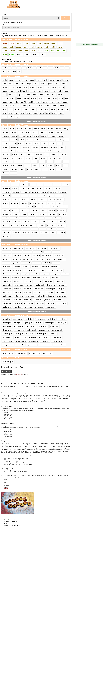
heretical (52, 199)
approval (6, 147)
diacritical (65, 274)
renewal (44, 143)
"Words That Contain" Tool (11, 521)
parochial (6, 185)
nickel (53, 91)
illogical (42, 229)
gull (24, 68)
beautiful (43, 132)
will (9, 71)
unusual (24, 196)
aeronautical (17, 259)
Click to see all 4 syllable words (36, 240)
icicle (46, 154)
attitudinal (36, 255)
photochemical (47, 255)
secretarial (17, 289)
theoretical (6, 259)
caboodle (59, 132)
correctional (51, 225)
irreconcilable (18, 326)
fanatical (43, 210)
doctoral (13, 173)
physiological (28, 323)
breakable (63, 154)
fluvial (43, 129)
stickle (41, 98)
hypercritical (47, 300)
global (50, 84)
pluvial (21, 132)
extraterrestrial (56, 337)
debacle (5, 173)
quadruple (44, 147)
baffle (11, 117)
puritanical (17, 255)
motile (25, 91)
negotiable (51, 229)
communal (25, 147)
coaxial (40, 185)
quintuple (53, 147)
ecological (61, 289)
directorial (55, 263)
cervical (43, 158)
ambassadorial (8, 337)
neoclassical (59, 255)
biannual (48, 188)
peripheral (22, 218)
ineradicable (62, 319)
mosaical (57, 185)
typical (58, 165)
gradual (19, 151)
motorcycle (26, 192)
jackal (26, 87)
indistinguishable (59, 345)
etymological (7, 326)
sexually (5, 207)
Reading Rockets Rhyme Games (12, 525)
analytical (25, 274)
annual (60, 158)
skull (56, 68)
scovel (53, 95)
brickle (18, 80)
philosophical (50, 285)
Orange (6, 488)
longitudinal (28, 270)
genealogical (7, 323)
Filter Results (5, 25)
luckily (5, 143)
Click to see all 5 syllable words (36, 311)
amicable (22, 207)
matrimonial (59, 281)
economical (36, 278)
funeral (50, 129)
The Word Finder (13, 4)
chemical (15, 154)
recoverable (17, 270)
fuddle (43, 84)
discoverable (25, 278)
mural (40, 91)
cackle (32, 80)
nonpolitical (18, 307)
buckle (25, 80)
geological (59, 270)
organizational (31, 345)
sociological (29, 319)
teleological (39, 323)
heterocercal (7, 248)
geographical (7, 281)
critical (45, 169)
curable (52, 169)
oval (15, 95)
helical (14, 158)
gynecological (43, 326)
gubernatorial (17, 319)
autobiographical (21, 353)
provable (6, 140)
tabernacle (52, 221)
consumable (24, 199)
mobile (53, 87)
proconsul (35, 147)
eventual (60, 229)
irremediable (30, 334)
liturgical (35, 229)
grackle (57, 84)
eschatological (7, 334)
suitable (22, 140)
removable (53, 192)
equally (65, 162)
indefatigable (20, 345)
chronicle (6, 169)
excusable (26, 232)
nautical (5, 165)
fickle (22, 84)
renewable (6, 188)
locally (66, 129)
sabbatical (35, 221)
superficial (15, 196)
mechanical (33, 214)
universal (63, 192)
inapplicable (18, 303)
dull (19, 68)
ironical (24, 214)
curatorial (6, 263)
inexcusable (17, 292)
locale (40, 87)
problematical (50, 307)
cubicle (5, 129)
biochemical (17, 252)
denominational (57, 341)
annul (29, 113)
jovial (59, 140)
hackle (64, 84)
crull (4, 68)
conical (27, 162)
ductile (62, 106)
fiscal (11, 109)
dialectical (6, 278)
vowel (65, 102)
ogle (4, 95)
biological (50, 270)
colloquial (57, 188)
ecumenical (38, 252)
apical (5, 162)
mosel (19, 91)
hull (29, 68)
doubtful (54, 106)
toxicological (19, 334)
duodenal (48, 185)
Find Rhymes (5, 14)
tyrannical (24, 203)
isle (19, 71)
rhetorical (26, 221)
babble (61, 113)
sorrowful (39, 154)
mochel (61, 87)
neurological (51, 259)
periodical (17, 267)
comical (37, 169)
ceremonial (37, 263)
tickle (61, 98)
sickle (19, 98)
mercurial (42, 214)
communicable (19, 248)
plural (35, 95)
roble (41, 95)
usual (60, 143)
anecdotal (35, 232)
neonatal (6, 203)
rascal (40, 109)
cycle (4, 84)
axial (10, 162)
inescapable (50, 303)
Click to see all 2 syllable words (36, 121)
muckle (32, 91)
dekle (10, 84)
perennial (13, 218)
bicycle (36, 158)
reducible (45, 192)
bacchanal (18, 162)
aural (48, 113)
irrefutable (45, 267)
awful (54, 113)
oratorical (29, 285)
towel (59, 102)
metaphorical (7, 285)
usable (37, 140)
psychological (60, 292)
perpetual (51, 203)
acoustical (31, 188)
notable (13, 165)
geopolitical (6, 319)
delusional (6, 196)
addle (5, 113)
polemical (40, 218)
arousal (44, 140)
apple (42, 113)
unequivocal (7, 267)
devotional (16, 229)
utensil (5, 151)
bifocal (51, 132)
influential (23, 225)
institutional (62, 285)
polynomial (55, 267)
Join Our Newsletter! (90, 44)
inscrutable (16, 232)
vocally (28, 132)
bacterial (38, 207)
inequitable (40, 303)
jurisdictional (7, 289)
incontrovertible (8, 341)
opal (9, 95)
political (48, 218)
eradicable (55, 278)
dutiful (29, 136)
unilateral (47, 252)
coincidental (7, 300)
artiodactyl (35, 267)
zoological (24, 185)
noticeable (62, 214)
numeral (5, 132)
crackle (65, 80)
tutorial (22, 188)
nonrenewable (28, 259)
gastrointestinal (21, 341)
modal (5, 91)
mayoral (35, 151)
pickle (21, 95)
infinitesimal (45, 341)
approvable (6, 199)
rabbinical (57, 218)
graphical (52, 158)
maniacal (60, 199)
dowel (45, 102)
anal (10, 113)
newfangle (56, 151)
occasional (6, 229)
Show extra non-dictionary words (12, 22)
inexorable (28, 281)
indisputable (19, 296)
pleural (28, 95)
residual (59, 203)
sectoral (35, 165)
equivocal (59, 196)
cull (14, 68)
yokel (16, 102)
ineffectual (40, 296)
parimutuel (61, 259)
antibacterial (54, 326)
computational (38, 289)
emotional (41, 225)
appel (35, 113)
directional (25, 229)
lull (34, 68)
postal (33, 109)
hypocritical (58, 300)
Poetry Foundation (9, 523)
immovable (6, 192)
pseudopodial (30, 248)
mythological (7, 307)
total (66, 98)
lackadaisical (48, 281)
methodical (61, 225)
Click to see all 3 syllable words (36, 177)
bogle (11, 80)
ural (10, 102)
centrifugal (6, 232)
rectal (46, 109)
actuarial (56, 252)
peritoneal (26, 267)
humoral (58, 129)
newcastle (28, 129)
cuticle (12, 129)
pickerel (28, 143)
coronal (52, 140)
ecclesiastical (31, 330)
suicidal (14, 188)
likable (23, 154)
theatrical (62, 221)
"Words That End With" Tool (11, 519)
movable (52, 136)
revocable (17, 221)
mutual (35, 132)
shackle (5, 98)
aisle (14, 71)
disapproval (42, 199)
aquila (65, 165)
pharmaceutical (54, 248)
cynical (59, 169)
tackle (55, 98)
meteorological (8, 353)
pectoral (28, 165)
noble (66, 91)
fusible (36, 136)
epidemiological (8, 362)
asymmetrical (61, 296)
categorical (44, 274)
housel (12, 87)
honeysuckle (7, 214)
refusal (12, 151)
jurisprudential (62, 303)
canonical (63, 207)
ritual (42, 151)
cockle (58, 80)
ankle (16, 113)
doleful (46, 106)
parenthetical (38, 292)
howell (52, 102)
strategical (14, 225)
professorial (7, 270)
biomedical (6, 252)
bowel (39, 102)
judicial (65, 140)
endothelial (28, 292)
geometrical (18, 281)
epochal (58, 162)
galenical (52, 210)
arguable (50, 196)
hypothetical (7, 292)
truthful (23, 102)
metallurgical (29, 296)
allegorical (16, 274)
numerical (15, 185)
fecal (16, 84)
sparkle (60, 109)
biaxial (15, 199)
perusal (13, 132)
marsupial (16, 192)
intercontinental (20, 337)
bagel (17, 117)
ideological (17, 323)
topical (43, 165)
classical (14, 169)
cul (9, 68)
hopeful (17, 109)
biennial (46, 207)
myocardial (15, 263)
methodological (31, 326)
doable (36, 129)
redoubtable (7, 221)
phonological (40, 259)
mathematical (7, 296)
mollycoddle (52, 214)
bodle (5, 80)
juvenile (44, 136)
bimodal (28, 158)
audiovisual (51, 319)
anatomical (35, 274)
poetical (65, 185)
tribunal (62, 147)
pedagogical (50, 292)
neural (46, 91)
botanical (55, 207)
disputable (24, 210)
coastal (24, 106)
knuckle (32, 87)
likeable (30, 154)
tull (4, 71)
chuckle (38, 80)
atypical (30, 207)
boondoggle (15, 147)
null (45, 68)
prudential (6, 154)
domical (42, 162)
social (12, 106)
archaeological (61, 323)
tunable (29, 140)
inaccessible (7, 303)
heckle (5, 87)
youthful (31, 102)
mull (39, 68)
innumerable (42, 248)
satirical (43, 221)
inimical (16, 214)
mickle (46, 87)
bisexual (32, 225)
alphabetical (50, 296)
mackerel (13, 143)
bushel (5, 106)
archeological (49, 323)
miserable (6, 236)
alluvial (32, 185)
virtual (49, 151)
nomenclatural (39, 270)
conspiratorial (33, 341)
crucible (22, 136)
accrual (20, 158)
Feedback (6, 371)
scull (50, 68)
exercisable (37, 300)
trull (67, 68)
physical (51, 165)
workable (6, 158)
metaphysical (18, 285)
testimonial (27, 289)
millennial (61, 232)
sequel (53, 109)
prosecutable (26, 263)
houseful (26, 109)
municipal (35, 192)
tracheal (52, 143)
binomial (42, 196)
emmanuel (34, 210)
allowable (33, 196)
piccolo (20, 143)
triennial (5, 225)
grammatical (61, 210)
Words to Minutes (8, 518)
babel (5, 117)
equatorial (46, 278)
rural (47, 95)
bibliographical (57, 330)
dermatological (19, 330)
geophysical (27, 252)
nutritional (41, 203)
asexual (52, 232)
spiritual (13, 207)
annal (23, 113)
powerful (36, 143)
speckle (26, 98)
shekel (12, 98)
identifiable (32, 337)
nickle (59, 91)
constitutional (39, 285)
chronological (50, 289)
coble (52, 80)
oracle (20, 165)
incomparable (28, 303)
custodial (15, 210)
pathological (39, 307)
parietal (5, 218)
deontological (7, 330)
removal (14, 140)
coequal (14, 136)
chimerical (6, 210)
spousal (33, 98)
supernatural (7, 255)
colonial (33, 199)
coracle (34, 162)
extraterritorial (47, 353)
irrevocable (38, 281)
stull (61, 68)
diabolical (46, 263)
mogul (12, 91)
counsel (39, 106)
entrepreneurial (8, 345)
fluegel (29, 84)
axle (17, 106)
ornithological (41, 334)
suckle (48, 98)
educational (17, 300)
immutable (14, 203)
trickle (5, 102)
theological (6, 274)
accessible (44, 232)
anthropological (44, 337)
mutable (60, 136)
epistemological (34, 353)
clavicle (22, 169)
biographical (55, 274)
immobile (54, 154)
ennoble (50, 162)
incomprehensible (45, 345)
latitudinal (27, 255)
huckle (19, 87)
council (31, 106)
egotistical (27, 300)
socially (27, 151)
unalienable (53, 334)
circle (46, 80)
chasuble (6, 136)
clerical (29, 169)
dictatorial (15, 278)
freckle (36, 84)
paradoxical (28, 307)
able (67, 109)
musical (19, 129)
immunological (40, 319)
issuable (39, 188)
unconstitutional (43, 330)
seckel (60, 95)
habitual (33, 203)
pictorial (31, 218)
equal (5, 109)
